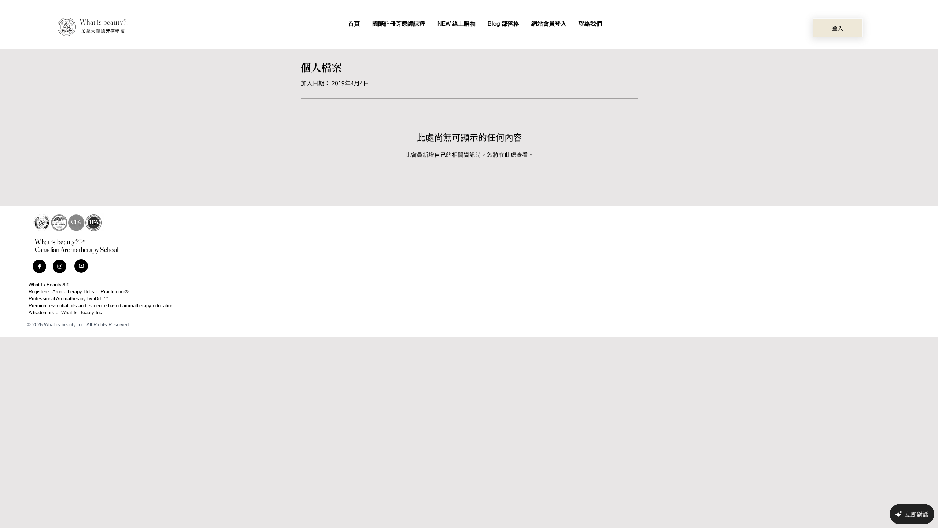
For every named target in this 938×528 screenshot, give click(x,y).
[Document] (39, 266)
